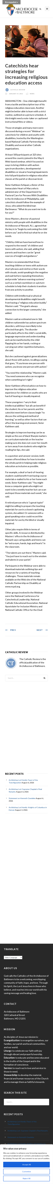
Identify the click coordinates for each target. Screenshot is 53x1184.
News (32, 93)
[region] (26, 1164)
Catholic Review (17, 90)
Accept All (26, 1164)
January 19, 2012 (16, 93)
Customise (26, 1171)
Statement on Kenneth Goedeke (22, 798)
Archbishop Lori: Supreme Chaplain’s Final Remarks (27, 1131)
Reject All (26, 1178)
